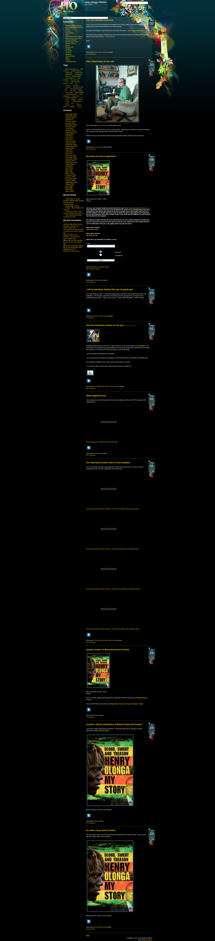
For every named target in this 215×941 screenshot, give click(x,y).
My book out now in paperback (101, 156)
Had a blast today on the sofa (100, 61)
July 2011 (69, 150)
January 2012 (70, 143)
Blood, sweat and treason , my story (136, 208)
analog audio (69, 72)
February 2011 (71, 155)
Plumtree (69, 51)
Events (68, 31)
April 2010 (69, 171)
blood (67, 81)
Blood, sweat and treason (135, 30)
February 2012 (71, 141)
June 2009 (69, 186)
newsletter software (94, 269)
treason (68, 105)
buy (76, 83)
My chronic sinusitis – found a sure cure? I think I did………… (73, 226)
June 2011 (69, 152)
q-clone (68, 101)
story (67, 103)
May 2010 (69, 170)
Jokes (68, 45)
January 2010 (70, 177)
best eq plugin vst (70, 78)
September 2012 (71, 132)
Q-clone (68, 52)
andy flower (69, 74)
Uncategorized (71, 61)
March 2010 (70, 173)
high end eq (76, 96)
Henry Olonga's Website (95, 2)
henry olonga (79, 92)
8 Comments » (90, 717)
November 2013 (71, 125)
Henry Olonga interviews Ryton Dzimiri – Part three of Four (104, 589)
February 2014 (71, 121)
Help (67, 34)
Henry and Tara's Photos (74, 36)
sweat (72, 103)
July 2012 (69, 136)
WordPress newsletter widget (100, 267)
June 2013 (69, 128)
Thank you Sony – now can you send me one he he (73, 212)
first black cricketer (78, 87)
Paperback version (92, 229)
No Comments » (91, 54)
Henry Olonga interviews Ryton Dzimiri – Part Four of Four (103, 629)
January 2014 (70, 123)
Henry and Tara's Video (74, 38)
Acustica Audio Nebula (73, 25)
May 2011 (69, 153)
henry (80, 90)
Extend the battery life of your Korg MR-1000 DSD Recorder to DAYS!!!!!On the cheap (73, 248)
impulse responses (71, 97)
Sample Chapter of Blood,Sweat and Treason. (108, 649)
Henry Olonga (107, 442)
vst (73, 105)
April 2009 (69, 189)
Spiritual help (70, 56)
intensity (81, 97)
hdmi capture (73, 90)
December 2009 (71, 179)
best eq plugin (76, 76)
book (71, 83)
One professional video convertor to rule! (72, 216)
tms (100, 125)
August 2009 (70, 184)
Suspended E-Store (72, 206)
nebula (67, 99)
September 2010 (71, 162)
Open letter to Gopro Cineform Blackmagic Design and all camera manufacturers (73, 201)
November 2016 (71, 114)
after (88, 936)
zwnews (79, 106)
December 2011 (71, 145)
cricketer (68, 87)
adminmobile (67, 224)
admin (65, 235)
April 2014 (69, 119)
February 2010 (71, 175)
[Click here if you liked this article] (88, 48)
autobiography (78, 74)
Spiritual (68, 54)
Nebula (68, 49)
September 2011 (71, 146)
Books (68, 29)
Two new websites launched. (100, 20)
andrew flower (79, 72)
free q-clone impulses (76, 88)
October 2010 (70, 161)
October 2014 (70, 118)
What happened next (96, 396)
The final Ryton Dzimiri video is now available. (108, 462)
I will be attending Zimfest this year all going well (109, 289)
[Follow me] (90, 375)
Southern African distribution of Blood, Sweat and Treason (114, 724)
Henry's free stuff (72, 42)
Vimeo (116, 442)
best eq (68, 76)
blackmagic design (75, 80)
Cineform (68, 85)
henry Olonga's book (71, 94)
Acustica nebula (76, 71)
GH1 (66, 90)
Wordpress (149, 940)
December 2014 (71, 116)
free (67, 88)
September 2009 (71, 182)
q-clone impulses (76, 101)
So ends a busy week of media (100, 830)
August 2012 (70, 134)
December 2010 (71, 157)
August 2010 (70, 164)
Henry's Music (70, 43)
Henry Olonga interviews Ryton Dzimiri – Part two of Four (103, 549)
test (77, 103)
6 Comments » (90, 318)
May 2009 (69, 188)
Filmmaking (70, 33)
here (130, 366)
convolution (76, 85)
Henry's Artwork (71, 40)
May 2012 (69, 139)
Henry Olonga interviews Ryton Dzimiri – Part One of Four (103, 509)
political (80, 99)
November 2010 (71, 159)
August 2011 (70, 148)
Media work (70, 47)
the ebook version (92, 235)
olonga (73, 99)
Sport (67, 58)
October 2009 (70, 180)
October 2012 (70, 130)
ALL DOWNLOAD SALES (74, 27)
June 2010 (69, 168)
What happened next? (93, 442)
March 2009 (70, 191)
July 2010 (69, 166)
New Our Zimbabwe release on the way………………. (111, 325)
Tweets (68, 60)
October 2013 (70, 127)
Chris (65, 229)
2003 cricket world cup (72, 69)
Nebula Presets (110, 36)
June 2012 (69, 137)
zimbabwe (72, 106)
